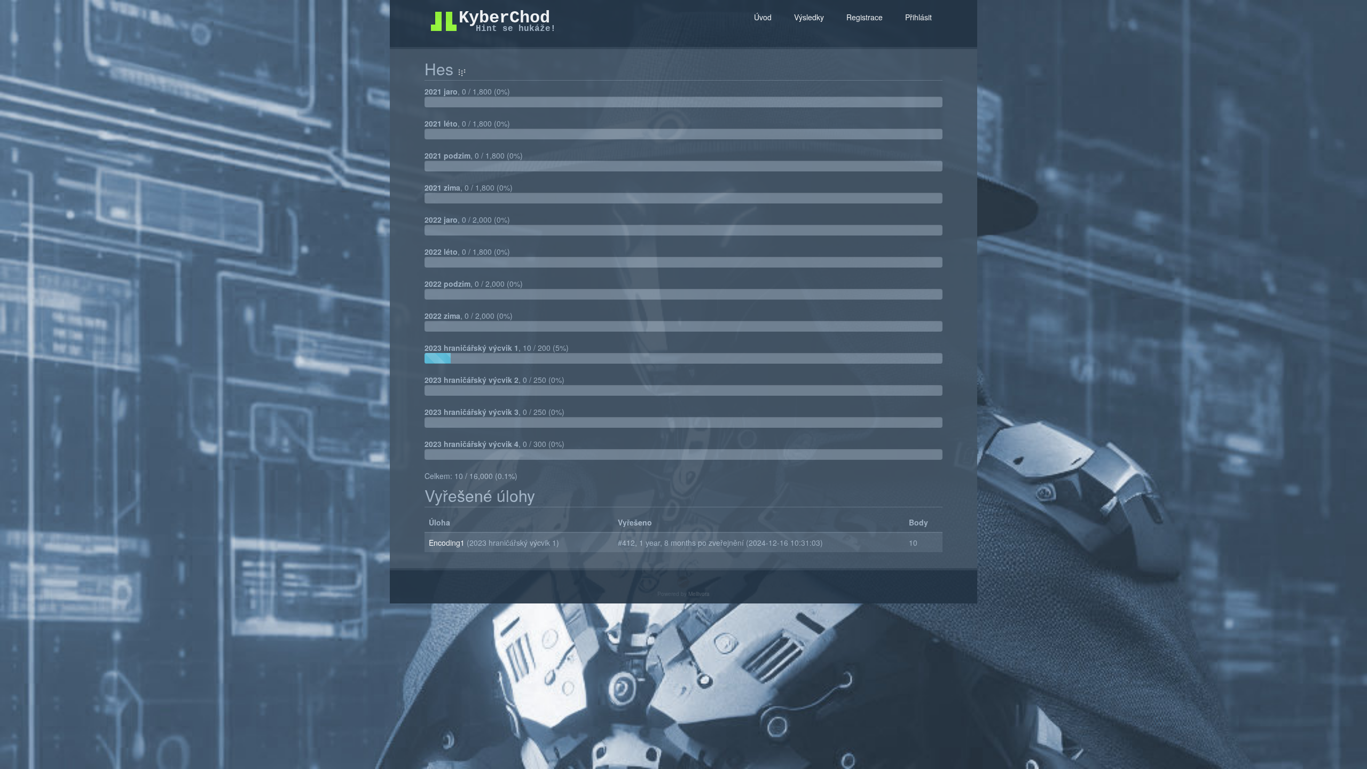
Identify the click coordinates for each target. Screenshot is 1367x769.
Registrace (864, 17)
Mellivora (699, 594)
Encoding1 (448, 542)
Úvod (763, 17)
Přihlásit (918, 17)
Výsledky (809, 17)
